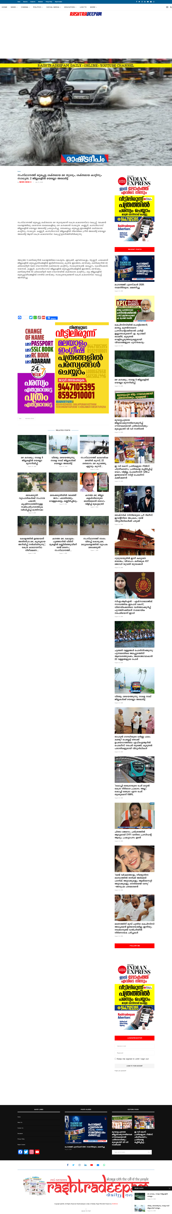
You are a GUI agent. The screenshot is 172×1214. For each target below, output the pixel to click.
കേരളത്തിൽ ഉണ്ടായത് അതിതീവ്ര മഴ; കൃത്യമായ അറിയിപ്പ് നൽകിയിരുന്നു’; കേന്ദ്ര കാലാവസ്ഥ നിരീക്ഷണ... (32, 544)
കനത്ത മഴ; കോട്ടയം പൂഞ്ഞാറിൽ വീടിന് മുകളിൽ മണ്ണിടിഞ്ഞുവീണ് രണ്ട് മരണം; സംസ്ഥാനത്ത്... (63, 544)
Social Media (52, 7)
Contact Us (32, 2)
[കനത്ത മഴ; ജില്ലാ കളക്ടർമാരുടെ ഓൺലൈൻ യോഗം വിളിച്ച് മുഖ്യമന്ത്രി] (94, 482)
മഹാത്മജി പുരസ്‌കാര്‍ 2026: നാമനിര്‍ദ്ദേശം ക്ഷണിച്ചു (129, 286)
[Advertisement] (86, 35)
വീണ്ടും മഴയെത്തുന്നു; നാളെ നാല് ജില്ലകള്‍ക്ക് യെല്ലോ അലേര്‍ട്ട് (63, 460)
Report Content (58, 2)
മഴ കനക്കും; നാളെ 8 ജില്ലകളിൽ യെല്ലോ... (157, 1195)
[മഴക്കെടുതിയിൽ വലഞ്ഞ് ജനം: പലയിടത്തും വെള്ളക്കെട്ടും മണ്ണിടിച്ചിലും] (63, 482)
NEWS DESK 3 (25, 182)
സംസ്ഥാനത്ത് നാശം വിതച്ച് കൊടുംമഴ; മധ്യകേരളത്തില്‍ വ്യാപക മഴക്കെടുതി (94, 543)
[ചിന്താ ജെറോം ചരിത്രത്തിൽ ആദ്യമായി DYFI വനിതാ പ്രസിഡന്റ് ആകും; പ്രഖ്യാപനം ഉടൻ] (134, 815)
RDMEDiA (115, 1204)
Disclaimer (40, 2)
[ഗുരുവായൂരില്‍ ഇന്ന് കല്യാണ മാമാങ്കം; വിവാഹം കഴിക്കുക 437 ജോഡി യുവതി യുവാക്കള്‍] (134, 542)
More (92, 7)
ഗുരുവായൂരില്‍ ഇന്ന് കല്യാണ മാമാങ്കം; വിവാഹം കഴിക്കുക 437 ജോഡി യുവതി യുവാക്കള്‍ (132, 561)
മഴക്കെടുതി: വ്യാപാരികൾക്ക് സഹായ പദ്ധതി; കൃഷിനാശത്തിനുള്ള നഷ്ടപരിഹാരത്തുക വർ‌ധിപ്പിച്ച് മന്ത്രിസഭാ (32, 502)
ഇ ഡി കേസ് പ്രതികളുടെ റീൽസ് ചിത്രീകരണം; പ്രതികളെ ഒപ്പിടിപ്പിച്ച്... (143, 1137)
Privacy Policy (49, 2)
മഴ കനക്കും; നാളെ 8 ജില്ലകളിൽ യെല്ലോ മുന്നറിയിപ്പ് (32, 460)
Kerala (19, 171)
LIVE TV (83, 7)
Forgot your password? (120, 1071)
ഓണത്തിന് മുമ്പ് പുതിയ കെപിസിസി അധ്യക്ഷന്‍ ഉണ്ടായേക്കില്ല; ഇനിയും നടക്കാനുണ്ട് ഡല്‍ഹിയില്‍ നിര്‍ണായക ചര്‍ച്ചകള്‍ (134, 928)
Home (19, 2)
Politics (37, 7)
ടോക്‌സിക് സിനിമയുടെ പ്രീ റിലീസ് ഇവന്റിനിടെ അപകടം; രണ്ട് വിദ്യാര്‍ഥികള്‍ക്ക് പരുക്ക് (134, 518)
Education (69, 7)
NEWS (13, 7)
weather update (29, 418)
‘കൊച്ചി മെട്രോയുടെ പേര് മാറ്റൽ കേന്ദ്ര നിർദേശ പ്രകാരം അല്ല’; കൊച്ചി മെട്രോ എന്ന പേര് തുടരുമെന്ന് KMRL (132, 790)
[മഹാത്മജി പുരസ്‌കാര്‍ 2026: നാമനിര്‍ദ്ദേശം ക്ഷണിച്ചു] (134, 268)
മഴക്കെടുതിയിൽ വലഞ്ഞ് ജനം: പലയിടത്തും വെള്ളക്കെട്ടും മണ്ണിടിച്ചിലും (63, 498)
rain (20, 418)
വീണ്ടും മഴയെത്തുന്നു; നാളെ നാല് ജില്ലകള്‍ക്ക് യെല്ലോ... (158, 1207)
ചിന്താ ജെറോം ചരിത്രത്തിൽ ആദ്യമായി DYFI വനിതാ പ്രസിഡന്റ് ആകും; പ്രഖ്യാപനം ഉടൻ (133, 834)
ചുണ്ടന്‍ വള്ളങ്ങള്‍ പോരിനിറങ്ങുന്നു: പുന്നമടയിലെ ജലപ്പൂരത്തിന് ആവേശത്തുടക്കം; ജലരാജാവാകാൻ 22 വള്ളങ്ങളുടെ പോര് (134, 655)
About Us (25, 2)
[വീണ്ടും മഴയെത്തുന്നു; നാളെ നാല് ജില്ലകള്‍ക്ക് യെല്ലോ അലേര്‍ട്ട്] (63, 444)
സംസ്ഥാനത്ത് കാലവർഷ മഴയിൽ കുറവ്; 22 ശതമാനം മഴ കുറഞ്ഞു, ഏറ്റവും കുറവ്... (94, 462)
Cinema (24, 7)
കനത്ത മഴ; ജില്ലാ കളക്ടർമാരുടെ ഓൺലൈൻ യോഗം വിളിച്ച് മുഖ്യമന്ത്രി (94, 500)
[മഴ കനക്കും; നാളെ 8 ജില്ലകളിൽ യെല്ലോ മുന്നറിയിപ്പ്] (32, 444)
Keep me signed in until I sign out (132, 1058)
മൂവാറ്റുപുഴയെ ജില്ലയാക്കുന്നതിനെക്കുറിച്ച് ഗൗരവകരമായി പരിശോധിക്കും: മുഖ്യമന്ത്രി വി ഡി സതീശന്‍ (131, 424)
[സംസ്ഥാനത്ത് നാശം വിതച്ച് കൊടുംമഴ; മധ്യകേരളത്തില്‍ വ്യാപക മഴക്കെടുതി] (94, 525)
